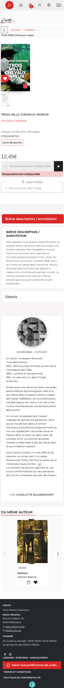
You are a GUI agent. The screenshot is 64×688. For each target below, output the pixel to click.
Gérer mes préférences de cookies (35, 665)
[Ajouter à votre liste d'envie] (58, 166)
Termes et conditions (17, 672)
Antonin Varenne (14, 120)
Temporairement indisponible (29, 166)
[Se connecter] (40, 5)
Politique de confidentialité (22, 677)
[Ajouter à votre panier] (28, 582)
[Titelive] (32, 684)
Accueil (15, 29)
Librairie (30, 29)
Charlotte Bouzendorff (35, 494)
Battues (23, 573)
